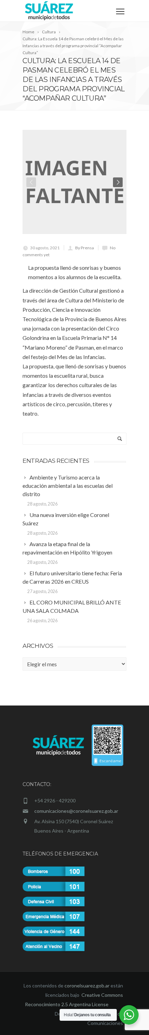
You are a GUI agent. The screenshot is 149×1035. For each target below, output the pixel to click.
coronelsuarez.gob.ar (86, 985)
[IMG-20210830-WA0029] (74, 182)
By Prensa (84, 247)
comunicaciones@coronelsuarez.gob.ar (76, 811)
